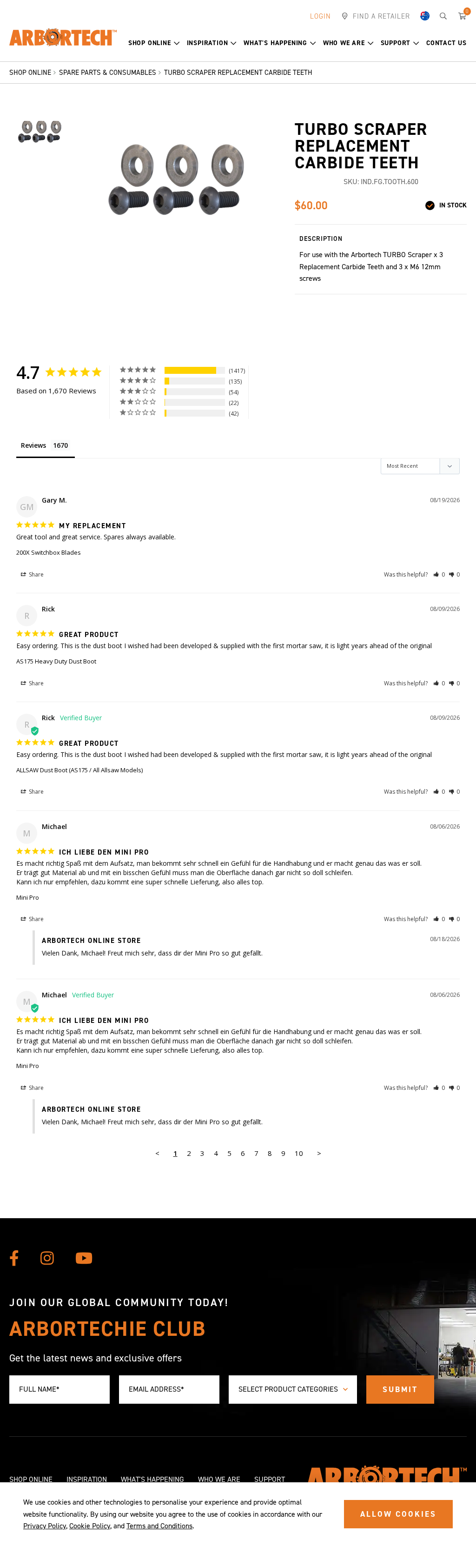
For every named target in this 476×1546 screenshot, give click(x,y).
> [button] (319, 1153)
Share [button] (35, 574)
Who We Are (344, 43)
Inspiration (207, 43)
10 (299, 1153)
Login (320, 16)
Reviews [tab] (33, 445)
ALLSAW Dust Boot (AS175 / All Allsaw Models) (79, 770)
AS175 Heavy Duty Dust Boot (56, 661)
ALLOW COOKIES (398, 1514)
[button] (154, 43)
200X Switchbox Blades (48, 552)
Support (396, 43)
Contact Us (446, 43)
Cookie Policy (89, 1526)
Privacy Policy (44, 1526)
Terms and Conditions (159, 1526)
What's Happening (275, 43)
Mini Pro (27, 897)
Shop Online (149, 43)
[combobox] (293, 1389)
